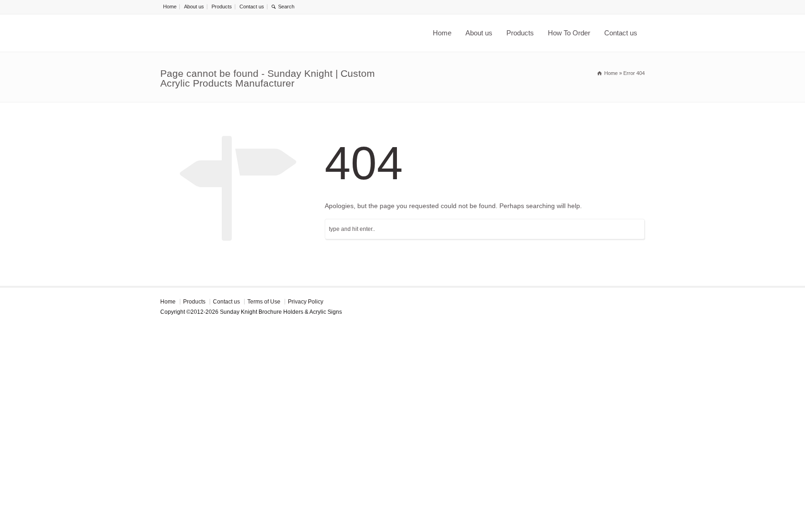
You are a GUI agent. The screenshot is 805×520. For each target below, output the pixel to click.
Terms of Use (263, 301)
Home (170, 6)
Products (221, 6)
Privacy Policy (305, 301)
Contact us (251, 6)
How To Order (569, 33)
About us (194, 6)
